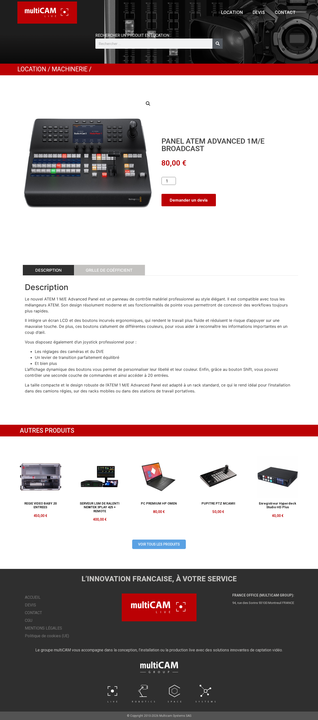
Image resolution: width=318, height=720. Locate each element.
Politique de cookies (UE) (47, 636)
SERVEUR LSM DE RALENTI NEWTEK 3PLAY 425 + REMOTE (99, 507)
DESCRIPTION (48, 270)
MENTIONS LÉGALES (43, 628)
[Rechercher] (217, 44)
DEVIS (259, 12)
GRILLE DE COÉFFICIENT (109, 270)
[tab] (48, 270)
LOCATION (232, 12)
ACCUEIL (32, 597)
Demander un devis (189, 200)
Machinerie (69, 69)
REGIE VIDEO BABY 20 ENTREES (40, 505)
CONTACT (285, 12)
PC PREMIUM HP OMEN (159, 503)
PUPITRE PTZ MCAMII (218, 503)
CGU (28, 620)
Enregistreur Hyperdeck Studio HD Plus (277, 505)
